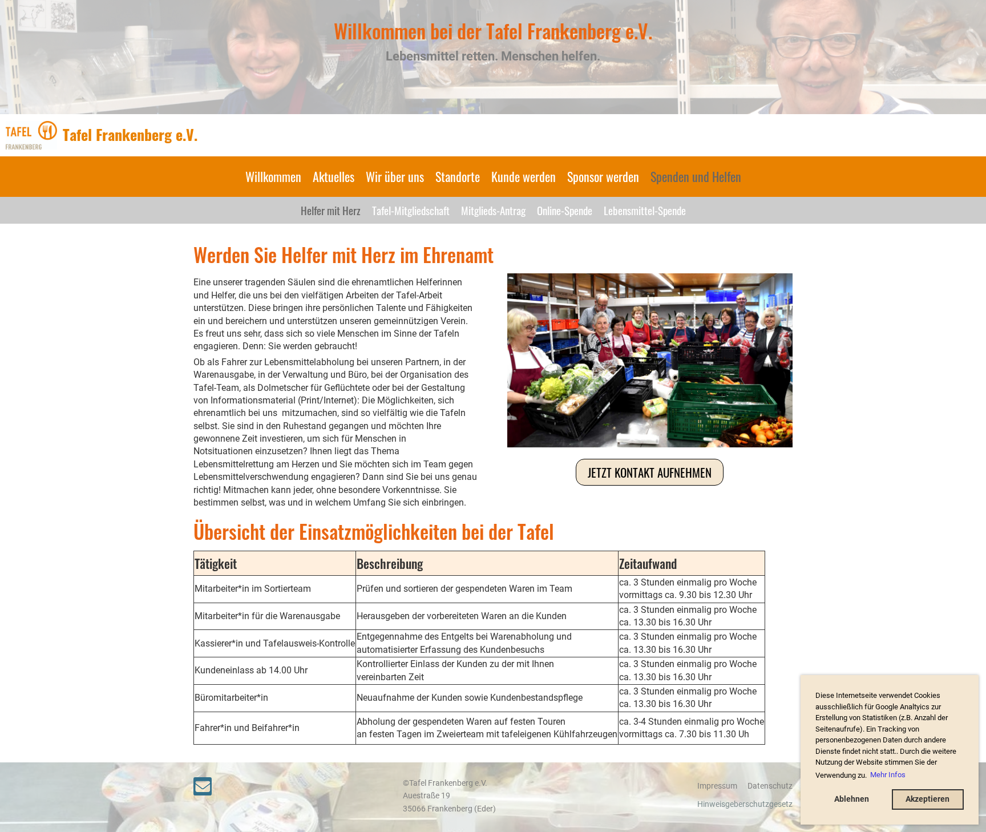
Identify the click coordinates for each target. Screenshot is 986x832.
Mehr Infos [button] (888, 774)
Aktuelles (333, 176)
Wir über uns (395, 176)
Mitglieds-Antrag (493, 210)
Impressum (717, 786)
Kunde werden (523, 176)
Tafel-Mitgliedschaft (411, 210)
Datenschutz (770, 786)
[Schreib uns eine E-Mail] (202, 789)
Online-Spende (564, 210)
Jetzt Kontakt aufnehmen (650, 472)
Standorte (457, 176)
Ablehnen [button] (851, 799)
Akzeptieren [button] (927, 799)
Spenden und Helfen (695, 176)
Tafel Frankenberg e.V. (130, 134)
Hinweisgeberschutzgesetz (745, 804)
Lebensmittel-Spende (645, 210)
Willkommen (273, 176)
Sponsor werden (603, 176)
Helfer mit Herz (331, 210)
